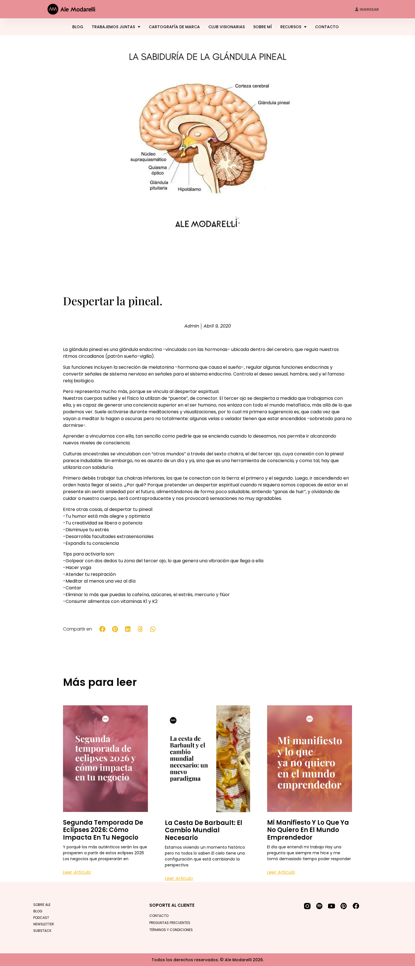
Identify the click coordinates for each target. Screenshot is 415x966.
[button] (102, 629)
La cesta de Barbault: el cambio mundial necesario (203, 830)
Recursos (290, 27)
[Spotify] (319, 906)
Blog (77, 27)
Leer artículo (77, 872)
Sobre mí (262, 27)
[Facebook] (356, 906)
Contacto (327, 27)
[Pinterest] (343, 906)
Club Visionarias (226, 27)
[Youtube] (331, 906)
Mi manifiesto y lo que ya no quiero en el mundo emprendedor (308, 830)
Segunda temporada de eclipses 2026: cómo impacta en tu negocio (103, 830)
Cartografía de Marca (174, 27)
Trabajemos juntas (113, 27)
